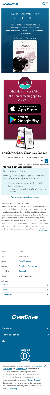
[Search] (46, 161)
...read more (42, 230)
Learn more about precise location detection (33, 164)
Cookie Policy (11, 389)
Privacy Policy (21, 369)
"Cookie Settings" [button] (34, 380)
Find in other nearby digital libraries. (25, 197)
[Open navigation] (45, 3)
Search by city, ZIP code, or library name (25, 157)
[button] (25, 328)
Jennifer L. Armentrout (26, 38)
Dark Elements (36, 31)
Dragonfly (23, 271)
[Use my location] (42, 161)
